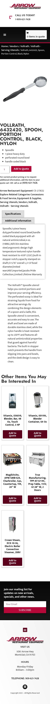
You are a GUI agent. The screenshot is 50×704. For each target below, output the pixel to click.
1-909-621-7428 (22, 19)
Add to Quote (21, 169)
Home (4, 46)
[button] (5, 35)
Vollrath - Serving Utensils (14, 206)
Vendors (14, 46)
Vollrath (24, 46)
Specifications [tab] (13, 214)
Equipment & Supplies (29, 198)
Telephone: (18, 678)
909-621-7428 (32, 678)
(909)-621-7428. (30, 183)
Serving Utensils (9, 202)
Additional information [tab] (18, 221)
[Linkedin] (25, 687)
